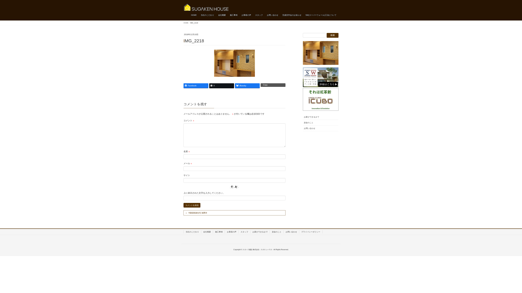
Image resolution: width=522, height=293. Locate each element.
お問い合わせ (309, 128)
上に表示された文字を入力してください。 (204, 193)
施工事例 (219, 232)
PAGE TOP (508, 281)
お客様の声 (231, 232)
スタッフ (244, 232)
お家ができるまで (311, 117)
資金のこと (308, 123)
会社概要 (207, 232)
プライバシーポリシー (310, 232)
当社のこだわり (192, 232)
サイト (187, 175)
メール (188, 163)
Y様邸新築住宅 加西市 (197, 213)
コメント (189, 120)
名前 (187, 151)
